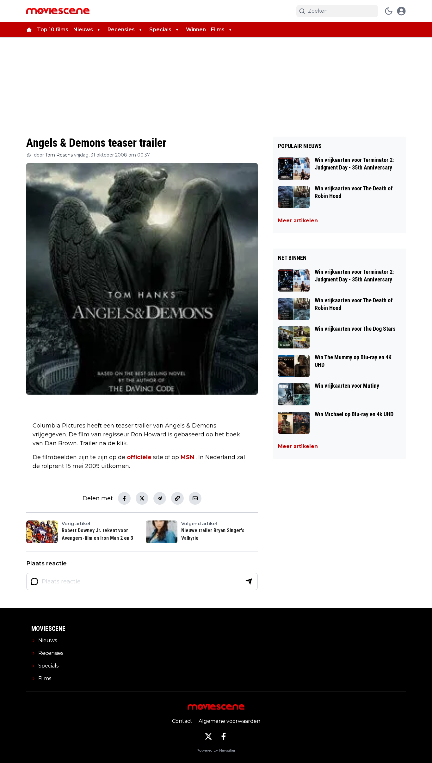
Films (218, 30)
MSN (187, 457)
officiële (139, 457)
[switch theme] (388, 11)
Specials (160, 30)
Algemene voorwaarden (229, 721)
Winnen (196, 30)
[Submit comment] (248, 581)
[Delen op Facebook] (124, 498)
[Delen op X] (142, 498)
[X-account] (208, 736)
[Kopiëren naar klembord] (177, 498)
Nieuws (83, 30)
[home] (29, 30)
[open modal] (401, 11)
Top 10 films (52, 30)
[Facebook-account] (223, 736)
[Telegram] (159, 498)
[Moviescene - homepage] (57, 11)
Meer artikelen (298, 221)
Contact (182, 721)
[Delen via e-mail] (195, 498)
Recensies (121, 30)
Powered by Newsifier (216, 750)
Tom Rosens (59, 155)
